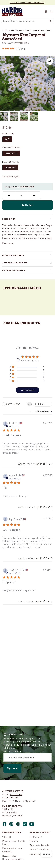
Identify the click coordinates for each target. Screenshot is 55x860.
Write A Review (27, 390)
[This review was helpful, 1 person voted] (44, 601)
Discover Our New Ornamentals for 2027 (27, 2)
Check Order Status (39, 849)
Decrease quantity (8, 195)
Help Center (36, 836)
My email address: (12, 750)
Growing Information (14, 270)
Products (9, 30)
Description (8, 219)
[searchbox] (15, 404)
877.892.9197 (13, 797)
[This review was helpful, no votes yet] (44, 463)
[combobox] (24, 20)
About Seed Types (11, 176)
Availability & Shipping (15, 262)
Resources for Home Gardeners (12, 850)
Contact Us (35, 853)
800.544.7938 (16, 794)
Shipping (34, 840)
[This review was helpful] (44, 507)
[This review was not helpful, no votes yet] (49, 463)
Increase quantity (34, 195)
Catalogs (6, 836)
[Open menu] (51, 11)
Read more (7, 243)
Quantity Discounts (13, 255)
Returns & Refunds (39, 845)
